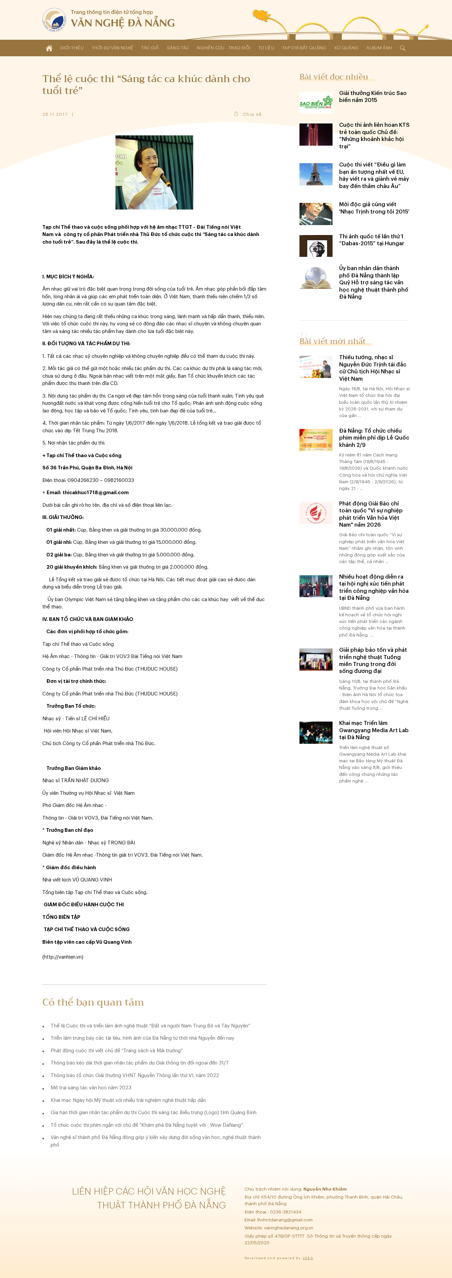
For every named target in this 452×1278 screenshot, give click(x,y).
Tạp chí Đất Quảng (304, 48)
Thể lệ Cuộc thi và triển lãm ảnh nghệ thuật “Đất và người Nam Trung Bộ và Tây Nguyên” (150, 1025)
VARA (308, 1258)
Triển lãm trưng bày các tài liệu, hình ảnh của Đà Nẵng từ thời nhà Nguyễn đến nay (142, 1038)
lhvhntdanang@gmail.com (285, 1220)
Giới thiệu (72, 48)
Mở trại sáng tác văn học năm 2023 (91, 1087)
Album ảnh (379, 48)
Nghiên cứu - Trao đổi (223, 48)
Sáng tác (178, 48)
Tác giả (149, 48)
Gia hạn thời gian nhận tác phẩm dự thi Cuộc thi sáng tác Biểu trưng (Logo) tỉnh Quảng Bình (153, 1112)
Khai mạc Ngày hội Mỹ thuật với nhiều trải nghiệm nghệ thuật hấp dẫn (128, 1100)
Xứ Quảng (346, 48)
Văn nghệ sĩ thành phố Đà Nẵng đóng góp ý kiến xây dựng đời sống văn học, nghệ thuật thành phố (156, 1141)
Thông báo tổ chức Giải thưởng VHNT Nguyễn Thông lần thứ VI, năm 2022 (135, 1075)
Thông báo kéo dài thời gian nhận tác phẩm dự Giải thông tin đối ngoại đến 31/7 (140, 1063)
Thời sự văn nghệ (112, 48)
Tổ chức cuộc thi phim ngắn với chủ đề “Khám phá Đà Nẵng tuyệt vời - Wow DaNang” (147, 1125)
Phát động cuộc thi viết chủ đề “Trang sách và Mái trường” (117, 1050)
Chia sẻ (252, 114)
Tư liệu (266, 48)
